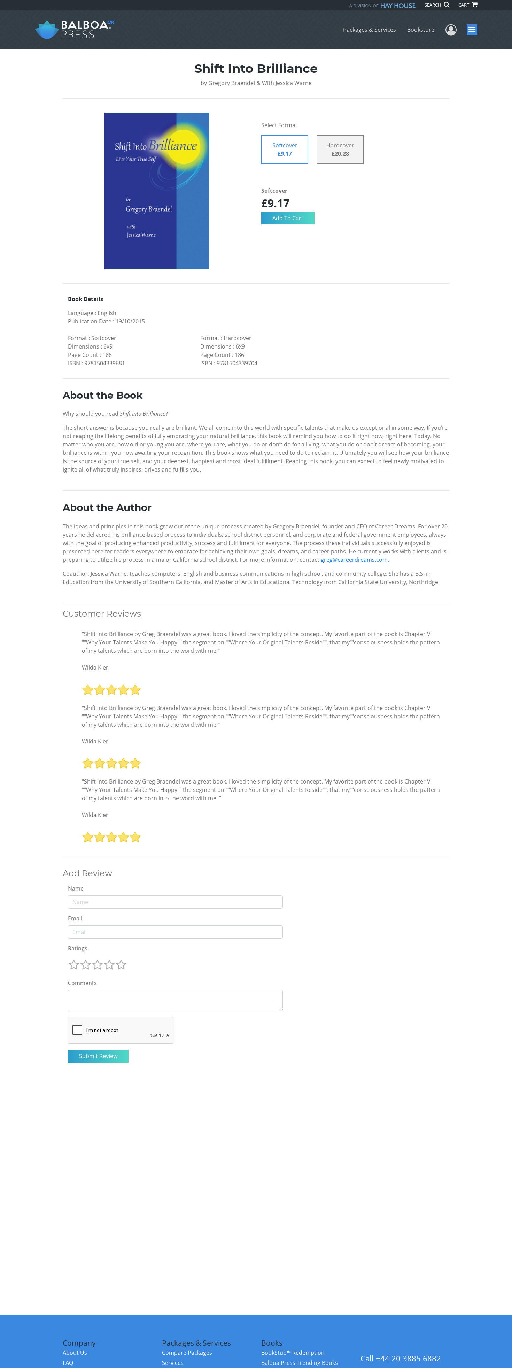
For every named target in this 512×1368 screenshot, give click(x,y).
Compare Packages (187, 1352)
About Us (75, 1352)
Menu (474, 29)
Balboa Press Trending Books (299, 1363)
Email (75, 918)
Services (173, 1363)
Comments (82, 983)
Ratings (77, 948)
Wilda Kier (95, 667)
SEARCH (433, 5)
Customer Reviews (102, 614)
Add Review (87, 873)
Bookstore (420, 29)
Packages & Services (369, 29)
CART (464, 5)
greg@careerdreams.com (354, 560)
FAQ (68, 1363)
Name (76, 888)
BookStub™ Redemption (293, 1352)
